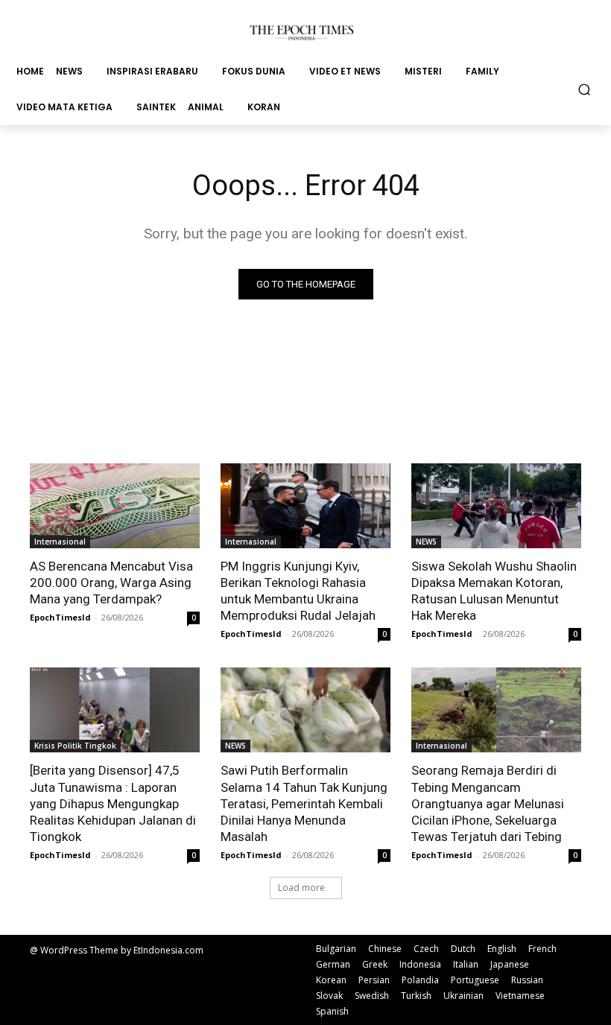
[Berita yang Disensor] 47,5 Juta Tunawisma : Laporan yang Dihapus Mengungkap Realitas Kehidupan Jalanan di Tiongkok (113, 803)
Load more (301, 887)
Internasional (60, 541)
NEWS (426, 541)
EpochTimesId (60, 617)
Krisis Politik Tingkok (75, 745)
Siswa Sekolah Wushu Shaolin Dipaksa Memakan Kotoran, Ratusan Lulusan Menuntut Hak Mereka (494, 591)
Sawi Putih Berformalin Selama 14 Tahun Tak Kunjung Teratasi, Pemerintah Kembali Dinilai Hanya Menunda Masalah (304, 803)
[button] (585, 89)
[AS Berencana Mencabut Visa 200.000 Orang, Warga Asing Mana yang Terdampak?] (115, 505)
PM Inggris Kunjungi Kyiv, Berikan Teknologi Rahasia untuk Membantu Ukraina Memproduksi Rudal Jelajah (298, 591)
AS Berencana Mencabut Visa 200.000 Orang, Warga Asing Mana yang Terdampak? (111, 582)
